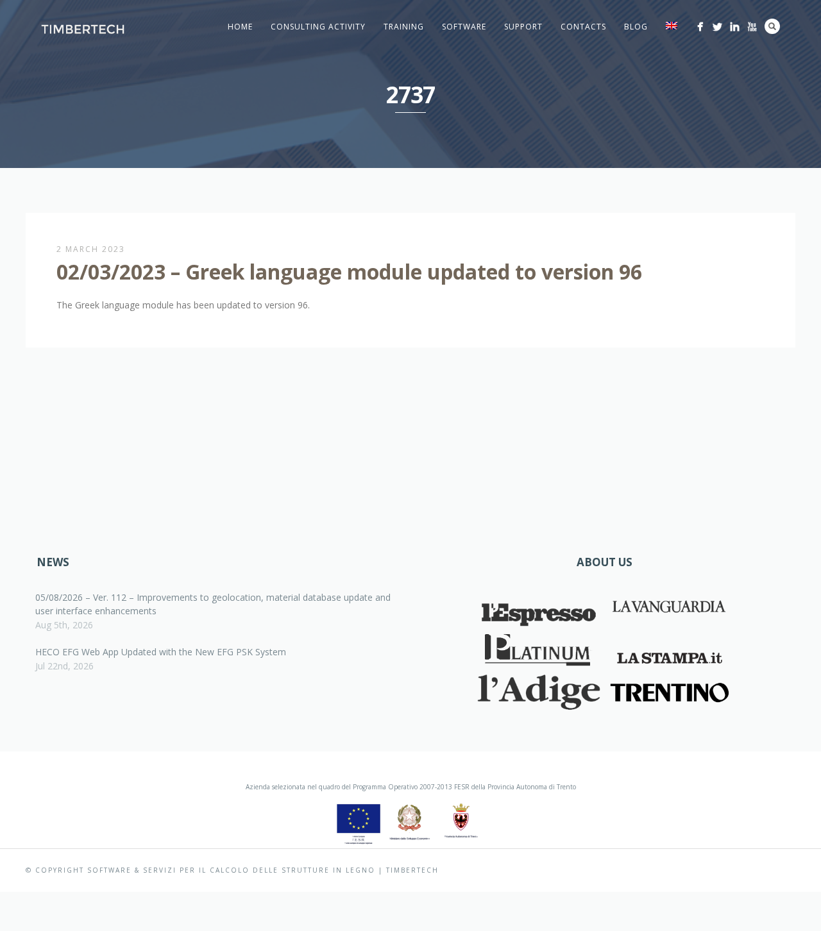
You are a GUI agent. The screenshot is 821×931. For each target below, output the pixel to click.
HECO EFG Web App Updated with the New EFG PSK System (160, 652)
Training (404, 26)
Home (240, 26)
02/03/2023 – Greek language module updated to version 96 (349, 271)
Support (523, 26)
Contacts (583, 26)
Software (464, 26)
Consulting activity (318, 26)
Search (772, 26)
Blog (636, 26)
